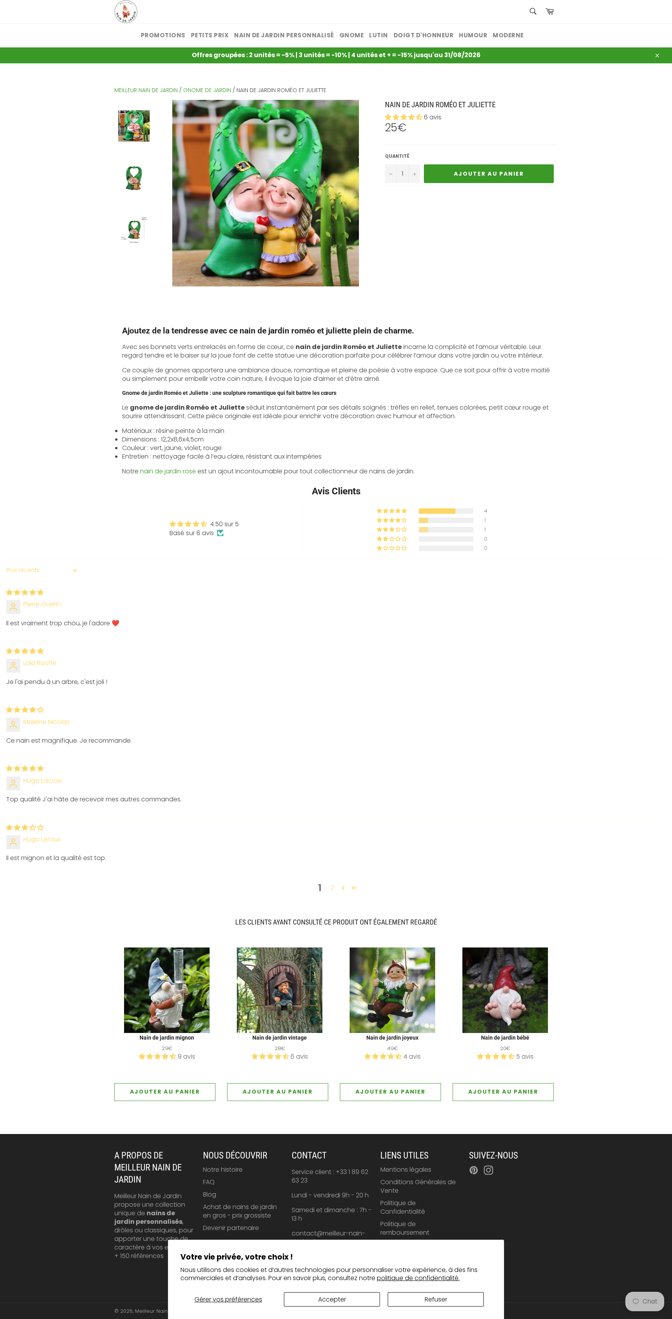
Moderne (508, 35)
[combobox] (532, 12)
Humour (473, 35)
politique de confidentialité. (418, 1278)
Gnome (352, 35)
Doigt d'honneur (424, 35)
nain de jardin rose (168, 471)
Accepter (332, 1299)
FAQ (209, 1182)
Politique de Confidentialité (402, 1207)
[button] (404, 117)
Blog (209, 1194)
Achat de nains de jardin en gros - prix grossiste (240, 1211)
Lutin (378, 35)
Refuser (436, 1299)
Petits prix (210, 35)
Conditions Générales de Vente (418, 1186)
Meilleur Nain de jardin (146, 90)
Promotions (163, 35)
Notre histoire (223, 1169)
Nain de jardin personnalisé (284, 35)
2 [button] (332, 887)
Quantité (397, 156)
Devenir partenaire (231, 1227)
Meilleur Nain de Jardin (164, 1311)
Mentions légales (405, 1169)
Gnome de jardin (207, 90)
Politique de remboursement (404, 1228)
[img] (25, 592)
